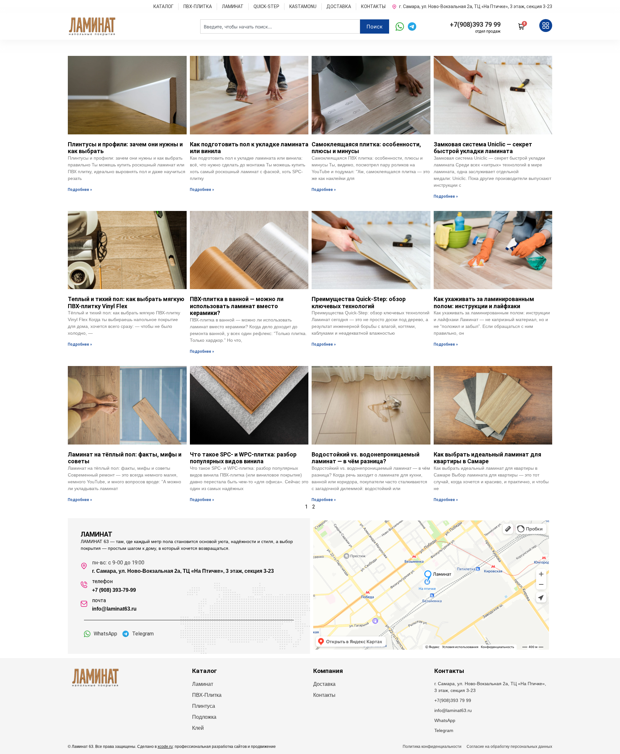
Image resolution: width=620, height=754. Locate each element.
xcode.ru (165, 746)
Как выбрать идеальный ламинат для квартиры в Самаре (487, 458)
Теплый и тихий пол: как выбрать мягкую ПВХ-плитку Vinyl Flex (126, 302)
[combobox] (280, 26)
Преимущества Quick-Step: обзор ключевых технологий (359, 302)
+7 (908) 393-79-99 (114, 590)
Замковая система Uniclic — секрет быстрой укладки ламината (483, 148)
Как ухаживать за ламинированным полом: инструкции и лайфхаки (484, 302)
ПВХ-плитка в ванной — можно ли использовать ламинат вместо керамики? (237, 306)
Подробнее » (80, 189)
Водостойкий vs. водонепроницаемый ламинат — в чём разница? (365, 458)
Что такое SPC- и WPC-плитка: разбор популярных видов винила (243, 458)
